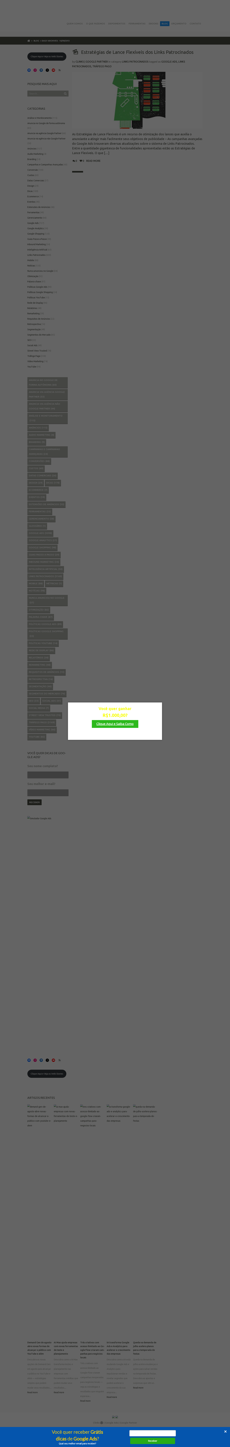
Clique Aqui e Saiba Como (115, 724)
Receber (152, 1440)
